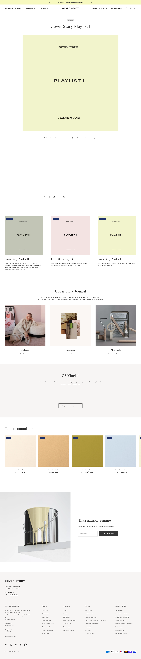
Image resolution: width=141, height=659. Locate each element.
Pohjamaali (45, 614)
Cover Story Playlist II (63, 259)
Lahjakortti (45, 633)
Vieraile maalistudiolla (122, 614)
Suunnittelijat (67, 623)
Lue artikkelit (70, 354)
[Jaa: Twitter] (54, 197)
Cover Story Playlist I (109, 259)
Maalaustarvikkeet (48, 623)
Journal (65, 614)
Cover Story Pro (116, 8)
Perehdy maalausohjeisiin (116, 354)
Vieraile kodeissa (25, 354)
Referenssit (66, 627)
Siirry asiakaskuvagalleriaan (70, 406)
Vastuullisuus (89, 614)
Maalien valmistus (91, 617)
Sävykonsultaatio (47, 630)
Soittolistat (70, 20)
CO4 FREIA (20, 472)
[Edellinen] (49, 2)
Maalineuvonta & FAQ (99, 8)
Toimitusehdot (119, 630)
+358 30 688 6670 (10, 636)
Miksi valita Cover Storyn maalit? (95, 620)
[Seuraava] (91, 2)
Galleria (65, 610)
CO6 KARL (53, 472)
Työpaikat (88, 630)
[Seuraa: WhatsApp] (25, 644)
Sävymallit (45, 617)
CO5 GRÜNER (87, 472)
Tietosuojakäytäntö (121, 633)
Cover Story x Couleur (20, 469)
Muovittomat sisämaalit (13, 8)
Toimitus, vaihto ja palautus (124, 623)
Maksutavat (119, 627)
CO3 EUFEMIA (121, 472)
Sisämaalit (45, 610)
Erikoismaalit (46, 627)
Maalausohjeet (120, 620)
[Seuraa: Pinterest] (15, 644)
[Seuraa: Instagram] (10, 644)
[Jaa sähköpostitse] (64, 197)
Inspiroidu (44, 8)
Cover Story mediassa (92, 623)
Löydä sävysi (30, 8)
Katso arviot (14, 594)
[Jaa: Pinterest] (59, 197)
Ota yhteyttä (119, 610)
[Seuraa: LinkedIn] (20, 644)
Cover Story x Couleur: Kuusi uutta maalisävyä (70, 2)
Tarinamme (88, 610)
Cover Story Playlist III (17, 259)
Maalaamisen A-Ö (68, 630)
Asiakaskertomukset (69, 620)
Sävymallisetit (46, 620)
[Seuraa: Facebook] (6, 644)
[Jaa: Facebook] (49, 197)
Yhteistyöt (88, 627)
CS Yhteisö (15, 588)
